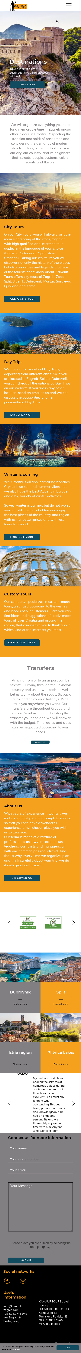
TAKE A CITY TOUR (22, 299)
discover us (22, 878)
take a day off (22, 415)
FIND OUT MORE (22, 537)
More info (16, 1350)
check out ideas (22, 642)
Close (68, 1348)
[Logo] (19, 6)
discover (27, 84)
